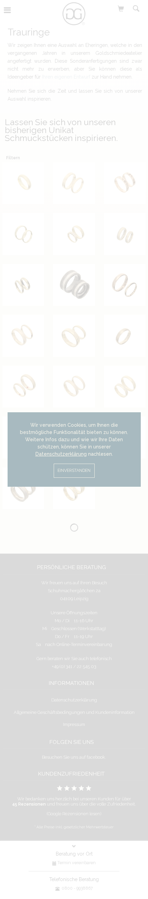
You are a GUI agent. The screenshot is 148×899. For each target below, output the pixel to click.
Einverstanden (74, 470)
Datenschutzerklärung (61, 454)
